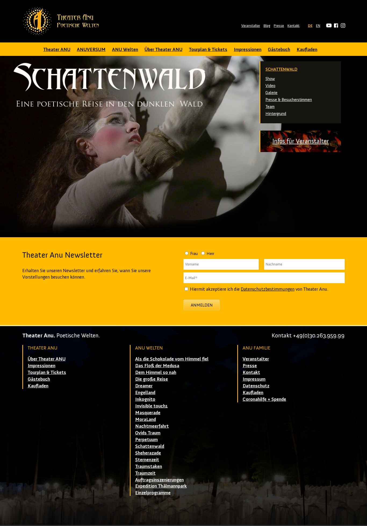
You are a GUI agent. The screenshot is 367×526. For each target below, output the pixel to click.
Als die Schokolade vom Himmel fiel (171, 359)
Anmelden (202, 305)
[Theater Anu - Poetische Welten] (62, 21)
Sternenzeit (147, 460)
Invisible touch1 (151, 406)
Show (270, 78)
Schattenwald (281, 69)
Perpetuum (146, 439)
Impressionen (247, 49)
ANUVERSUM (91, 49)
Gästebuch (279, 49)
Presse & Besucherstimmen (288, 99)
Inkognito (145, 399)
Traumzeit (145, 473)
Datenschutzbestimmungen (267, 289)
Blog (267, 25)
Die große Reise (151, 379)
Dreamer (144, 386)
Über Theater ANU (163, 49)
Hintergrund (275, 113)
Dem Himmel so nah (155, 372)
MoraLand (145, 419)
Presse (279, 25)
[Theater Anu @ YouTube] (328, 25)
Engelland (145, 392)
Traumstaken (148, 466)
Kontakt (293, 25)
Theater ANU (56, 49)
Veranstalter (250, 25)
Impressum (254, 379)
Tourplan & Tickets (208, 49)
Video (270, 85)
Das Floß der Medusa (157, 366)
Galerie (271, 92)
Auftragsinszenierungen (159, 480)
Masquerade (147, 413)
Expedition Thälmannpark (161, 486)
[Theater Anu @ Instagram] (342, 25)
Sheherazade (148, 453)
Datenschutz (256, 386)
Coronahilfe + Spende (264, 399)
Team (270, 106)
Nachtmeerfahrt (152, 426)
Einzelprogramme (153, 493)
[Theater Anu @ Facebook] (335, 25)
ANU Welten (125, 49)
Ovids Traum (147, 433)
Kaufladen (307, 49)
